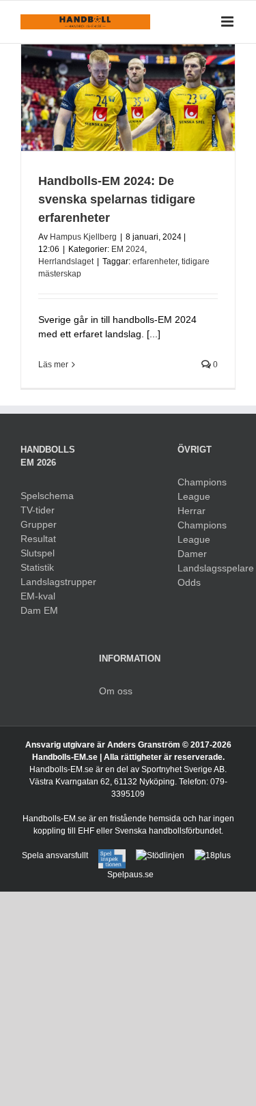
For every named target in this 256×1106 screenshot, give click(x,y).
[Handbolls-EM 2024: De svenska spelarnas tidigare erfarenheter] (128, 98)
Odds (189, 582)
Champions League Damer (202, 539)
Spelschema (47, 495)
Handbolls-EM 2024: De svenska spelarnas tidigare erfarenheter (116, 199)
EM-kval (37, 596)
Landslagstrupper (49, 581)
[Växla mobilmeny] (228, 21)
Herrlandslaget (66, 261)
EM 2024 (128, 249)
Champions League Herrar (202, 496)
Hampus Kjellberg (83, 237)
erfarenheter (154, 261)
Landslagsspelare (206, 568)
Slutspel (37, 553)
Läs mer (53, 364)
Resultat (38, 538)
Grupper (38, 524)
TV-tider (37, 510)
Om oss (115, 690)
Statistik (37, 567)
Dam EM (39, 610)
